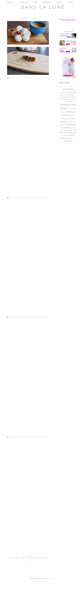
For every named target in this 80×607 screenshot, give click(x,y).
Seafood (69, 132)
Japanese (67, 127)
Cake (73, 97)
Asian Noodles (64, 95)
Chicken (66, 99)
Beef (70, 95)
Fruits (67, 122)
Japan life (73, 127)
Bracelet (74, 95)
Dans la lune (43, 7)
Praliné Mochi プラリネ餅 (28, 18)
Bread (62, 97)
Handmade (71, 124)
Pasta (67, 130)
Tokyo (75, 138)
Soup (62, 135)
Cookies (28, 557)
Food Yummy (29, 558)
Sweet (72, 135)
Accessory (63, 92)
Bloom (49, 578)
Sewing (73, 132)
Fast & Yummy (20, 558)
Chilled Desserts (72, 99)
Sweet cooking (66, 138)
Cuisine (12, 558)
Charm (61, 99)
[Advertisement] (40, 595)
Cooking (34, 557)
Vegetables (68, 141)
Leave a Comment (28, 556)
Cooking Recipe (43, 557)
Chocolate (65, 101)
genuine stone (62, 125)
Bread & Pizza (68, 97)
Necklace (64, 130)
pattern (71, 130)
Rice (39, 558)
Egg (65, 112)
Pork (74, 130)
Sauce (64, 132)
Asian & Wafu (20, 557)
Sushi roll (67, 135)
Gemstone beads (72, 122)
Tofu (73, 138)
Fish (69, 119)
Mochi (36, 558)
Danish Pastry (70, 108)
